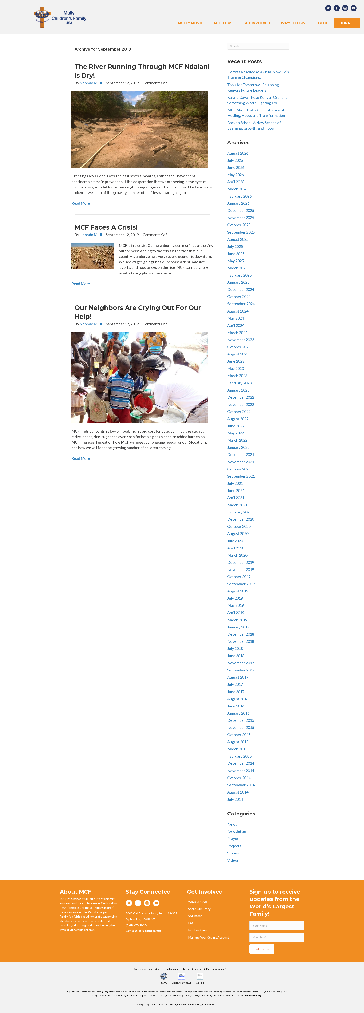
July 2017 (235, 684)
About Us (223, 23)
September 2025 (241, 232)
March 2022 (237, 440)
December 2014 (240, 763)
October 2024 (238, 296)
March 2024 (237, 332)
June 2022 (235, 426)
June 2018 (235, 655)
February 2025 (239, 275)
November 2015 (240, 727)
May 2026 (235, 174)
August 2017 (237, 677)
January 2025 (238, 282)
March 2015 (237, 749)
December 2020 (240, 519)
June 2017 (235, 691)
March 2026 (237, 189)
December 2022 (240, 397)
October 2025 (238, 224)
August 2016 (237, 698)
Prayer (232, 838)
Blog (323, 23)
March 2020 (237, 555)
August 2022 (237, 418)
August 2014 (237, 792)
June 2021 (235, 490)
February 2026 (239, 196)
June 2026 (235, 167)
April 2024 (235, 325)
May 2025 (235, 260)
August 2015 (237, 741)
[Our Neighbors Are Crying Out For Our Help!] (139, 377)
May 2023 (235, 368)
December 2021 (240, 454)
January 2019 (238, 627)
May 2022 (235, 433)
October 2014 (238, 777)
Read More (80, 203)
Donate (347, 23)
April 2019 (235, 612)
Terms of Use (157, 1004)
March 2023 (237, 375)
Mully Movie (190, 23)
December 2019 (240, 562)
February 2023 (239, 383)
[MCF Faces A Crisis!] (92, 255)
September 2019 (241, 583)
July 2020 (235, 541)
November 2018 (240, 641)
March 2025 (237, 268)
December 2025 (240, 210)
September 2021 (241, 476)
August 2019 (237, 591)
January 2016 (238, 713)
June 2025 (235, 253)
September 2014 (241, 785)
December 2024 (240, 289)
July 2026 (235, 160)
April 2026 (235, 181)
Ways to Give (294, 23)
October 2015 (238, 734)
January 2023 (238, 390)
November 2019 (240, 569)
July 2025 (235, 246)
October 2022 (238, 411)
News (232, 824)
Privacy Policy (142, 1004)
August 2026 (237, 153)
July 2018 (235, 648)
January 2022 (238, 447)
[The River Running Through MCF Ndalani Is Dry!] (139, 129)
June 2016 (235, 706)
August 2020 (237, 533)
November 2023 (240, 339)
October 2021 (238, 469)
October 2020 (238, 526)
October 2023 (238, 347)
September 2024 (241, 303)
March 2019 (237, 619)
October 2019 (238, 576)
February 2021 (239, 512)
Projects (234, 845)
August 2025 (237, 239)
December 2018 (240, 634)
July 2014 (235, 799)
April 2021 (235, 497)
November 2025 (240, 217)
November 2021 (240, 462)
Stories (233, 853)
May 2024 (235, 318)
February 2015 (239, 756)
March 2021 (237, 504)
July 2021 (235, 483)
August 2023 (237, 354)
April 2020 (235, 548)
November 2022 (240, 404)
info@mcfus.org (253, 995)
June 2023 (235, 361)
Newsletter (236, 831)
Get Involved (256, 23)
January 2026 (238, 203)
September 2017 (241, 670)
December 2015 (240, 720)
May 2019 (235, 605)
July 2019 (235, 598)
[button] (261, 949)
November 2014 (240, 770)
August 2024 (237, 311)
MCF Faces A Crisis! (106, 227)
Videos (233, 860)
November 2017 (240, 662)
